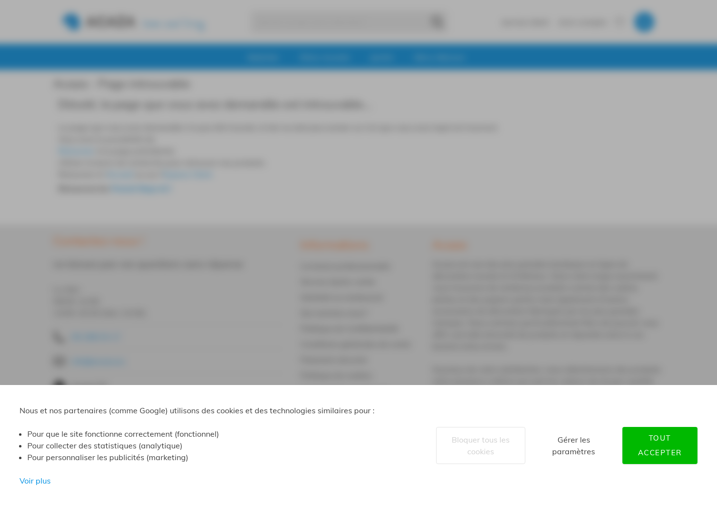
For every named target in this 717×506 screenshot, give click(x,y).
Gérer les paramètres (573, 445)
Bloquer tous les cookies (481, 445)
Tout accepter (660, 445)
